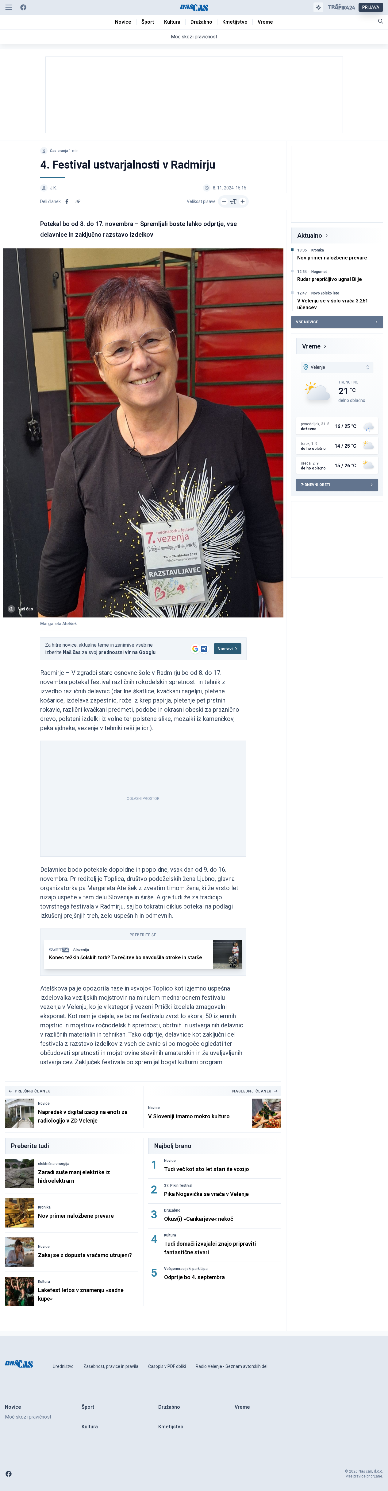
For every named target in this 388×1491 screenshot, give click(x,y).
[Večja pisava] (242, 201)
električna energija (53, 1164)
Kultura (44, 1281)
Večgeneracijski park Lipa (186, 1269)
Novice (44, 1103)
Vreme (311, 346)
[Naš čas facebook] (23, 7)
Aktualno (309, 235)
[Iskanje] (380, 21)
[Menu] (8, 7)
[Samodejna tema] (318, 7)
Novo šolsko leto (325, 293)
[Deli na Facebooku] (67, 201)
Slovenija (81, 950)
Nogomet (319, 272)
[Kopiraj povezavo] (78, 201)
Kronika (44, 1207)
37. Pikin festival (178, 1185)
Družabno (172, 1210)
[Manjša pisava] (224, 201)
